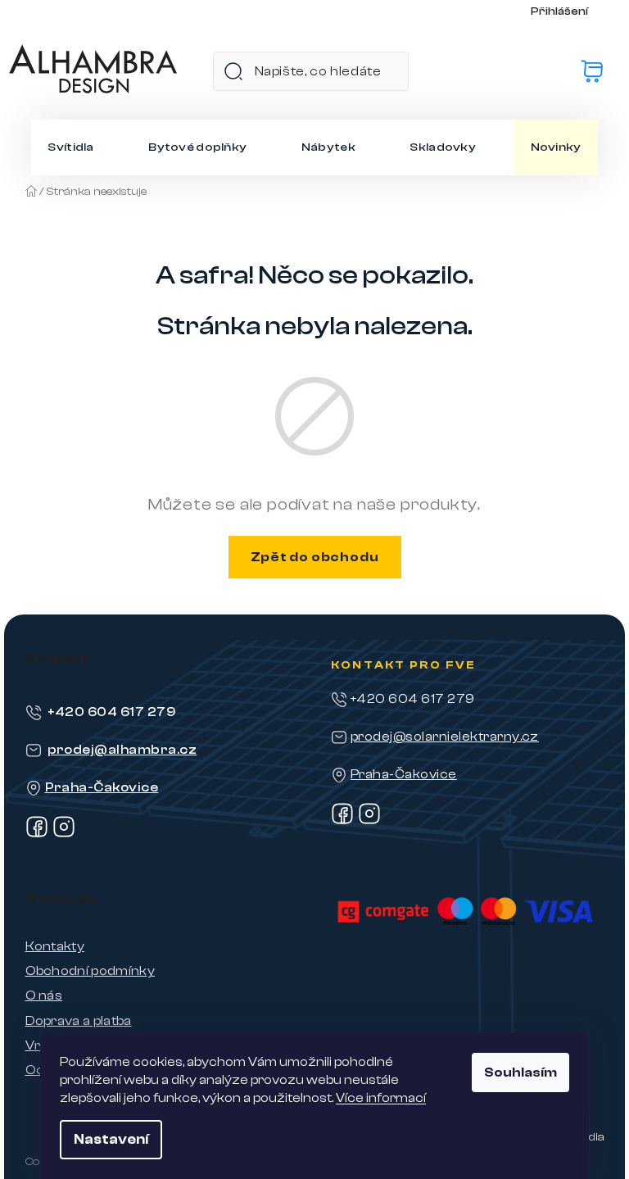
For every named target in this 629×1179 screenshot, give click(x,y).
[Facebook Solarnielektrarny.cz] (342, 821)
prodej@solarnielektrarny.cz (445, 736)
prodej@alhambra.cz (122, 749)
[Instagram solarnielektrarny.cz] (369, 821)
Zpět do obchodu (315, 557)
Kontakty (55, 946)
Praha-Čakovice (102, 787)
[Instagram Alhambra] (63, 834)
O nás (44, 995)
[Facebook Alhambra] (36, 834)
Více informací (381, 1098)
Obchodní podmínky (90, 971)
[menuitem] (70, 147)
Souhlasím (520, 1072)
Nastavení (111, 1139)
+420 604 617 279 (112, 712)
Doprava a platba (78, 1020)
